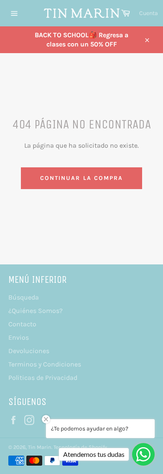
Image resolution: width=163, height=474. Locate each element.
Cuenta (148, 13)
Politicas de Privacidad (42, 378)
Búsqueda (23, 297)
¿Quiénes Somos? (35, 311)
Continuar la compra (81, 178)
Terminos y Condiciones (44, 364)
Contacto (22, 324)
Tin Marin (39, 447)
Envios (18, 337)
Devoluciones (28, 351)
